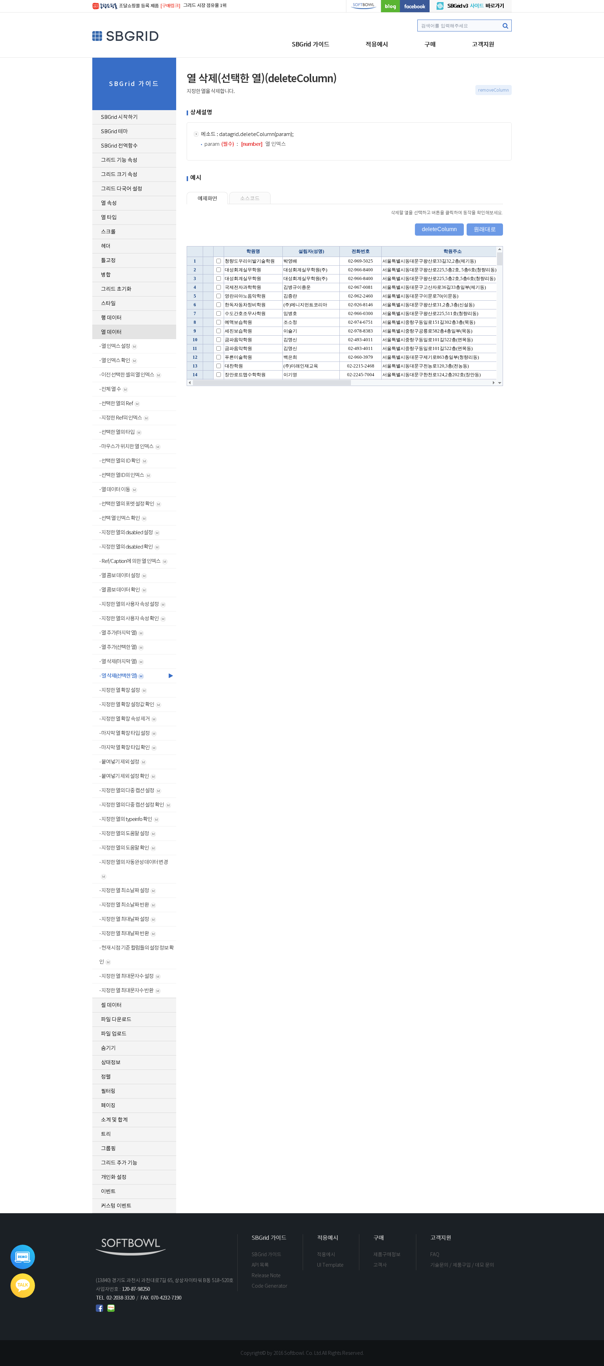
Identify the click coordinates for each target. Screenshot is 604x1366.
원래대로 (485, 229)
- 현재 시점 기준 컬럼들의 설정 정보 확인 (136, 954)
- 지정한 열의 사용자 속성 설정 (129, 604)
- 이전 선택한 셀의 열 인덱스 (126, 374)
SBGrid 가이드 (310, 44)
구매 (430, 44)
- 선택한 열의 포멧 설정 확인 (126, 503)
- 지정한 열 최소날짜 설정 (124, 890)
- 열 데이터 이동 (114, 489)
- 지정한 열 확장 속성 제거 (124, 718)
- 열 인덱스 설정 (114, 346)
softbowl (363, 6)
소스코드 (250, 198)
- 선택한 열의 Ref (116, 403)
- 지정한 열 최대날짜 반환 (124, 933)
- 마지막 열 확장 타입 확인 (124, 747)
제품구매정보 (387, 1254)
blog (390, 6)
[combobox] (464, 25)
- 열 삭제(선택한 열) (118, 675)
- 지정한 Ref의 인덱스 (120, 417)
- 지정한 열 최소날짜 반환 (124, 904)
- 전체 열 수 (110, 389)
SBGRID (125, 36)
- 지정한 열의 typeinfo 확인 (125, 819)
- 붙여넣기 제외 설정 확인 (124, 776)
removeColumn (493, 90)
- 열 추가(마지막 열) (118, 632)
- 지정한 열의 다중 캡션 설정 (126, 790)
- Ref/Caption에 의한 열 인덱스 (129, 561)
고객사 (380, 1265)
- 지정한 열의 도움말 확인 (124, 847)
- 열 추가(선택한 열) (118, 647)
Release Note (266, 1275)
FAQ (434, 1254)
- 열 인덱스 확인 (114, 360)
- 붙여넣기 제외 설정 (119, 761)
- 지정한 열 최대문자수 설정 (126, 976)
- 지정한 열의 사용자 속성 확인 (129, 618)
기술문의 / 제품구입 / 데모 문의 (462, 1265)
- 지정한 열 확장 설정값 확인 (126, 704)
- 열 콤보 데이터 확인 (119, 589)
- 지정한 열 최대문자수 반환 (126, 990)
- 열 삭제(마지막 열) (118, 661)
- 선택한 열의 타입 (117, 432)
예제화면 (207, 198)
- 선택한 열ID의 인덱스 (121, 475)
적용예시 (377, 44)
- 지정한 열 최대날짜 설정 (124, 919)
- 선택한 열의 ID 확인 (119, 460)
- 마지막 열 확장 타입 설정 (124, 733)
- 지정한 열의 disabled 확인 (126, 546)
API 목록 (260, 1265)
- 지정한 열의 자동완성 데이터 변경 (133, 862)
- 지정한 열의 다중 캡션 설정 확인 (131, 804)
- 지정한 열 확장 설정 (119, 690)
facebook (415, 6)
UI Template (330, 1265)
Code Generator (269, 1286)
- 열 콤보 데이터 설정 (119, 575)
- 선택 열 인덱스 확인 (119, 518)
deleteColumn (439, 229)
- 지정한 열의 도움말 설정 (124, 833)
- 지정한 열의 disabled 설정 (126, 532)
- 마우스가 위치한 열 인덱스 (126, 446)
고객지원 (483, 44)
